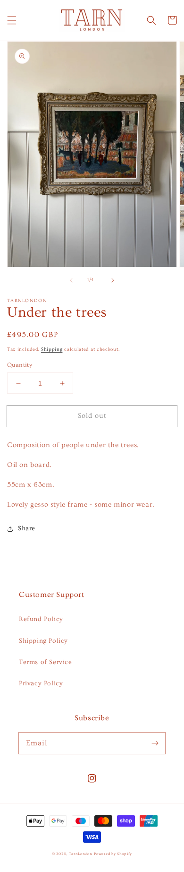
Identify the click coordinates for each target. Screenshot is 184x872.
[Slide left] (71, 280)
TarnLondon (80, 854)
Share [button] (26, 528)
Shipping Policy (43, 641)
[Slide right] (112, 280)
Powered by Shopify (113, 854)
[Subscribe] (154, 743)
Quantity (19, 365)
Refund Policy (41, 619)
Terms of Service (45, 662)
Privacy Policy (41, 683)
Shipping (52, 349)
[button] (11, 20)
